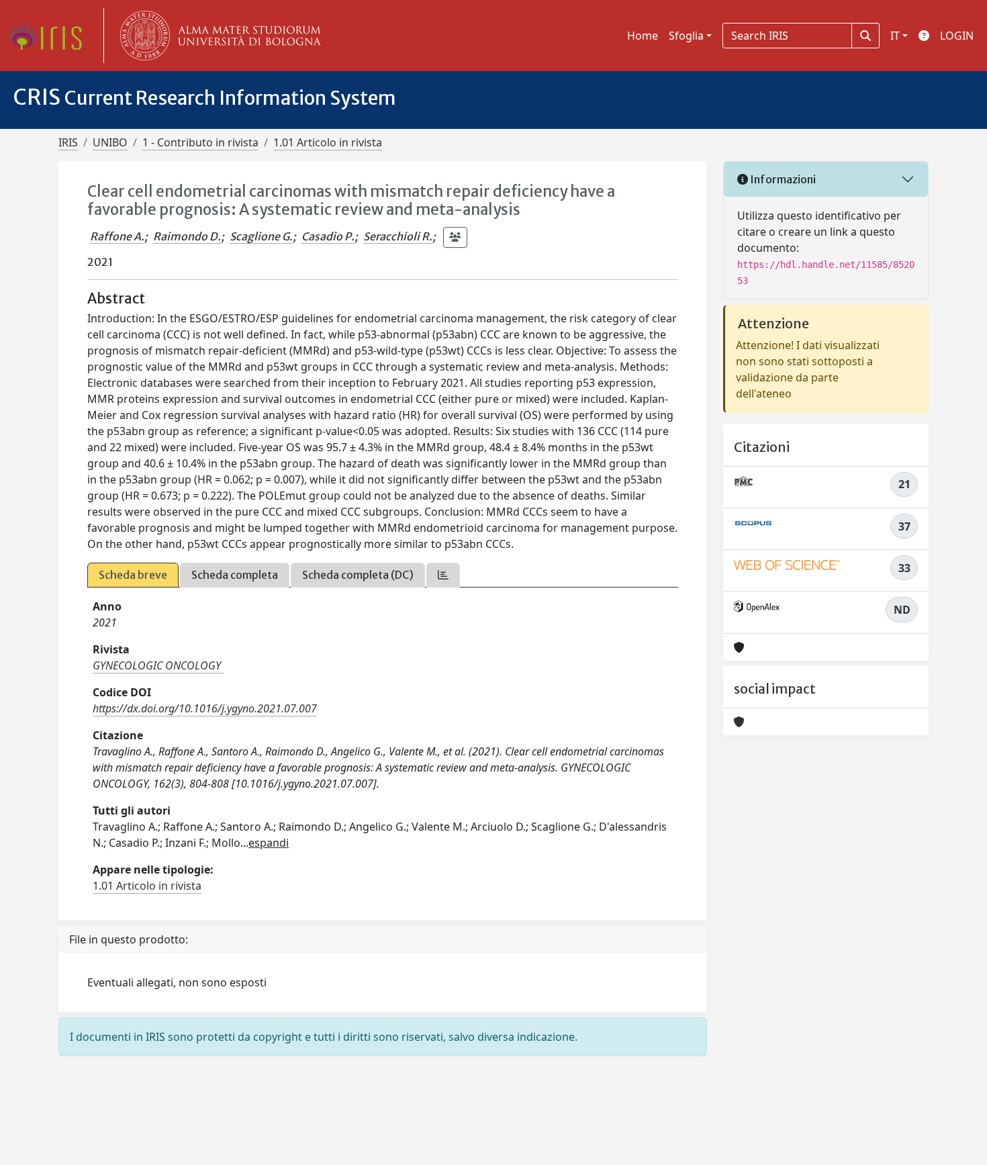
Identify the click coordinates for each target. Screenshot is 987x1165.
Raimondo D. (187, 236)
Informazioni (782, 179)
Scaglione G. (261, 236)
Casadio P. (328, 236)
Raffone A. (117, 236)
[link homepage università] (217, 35)
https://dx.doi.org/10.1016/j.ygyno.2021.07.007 (205, 708)
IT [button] (895, 35)
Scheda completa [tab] (234, 574)
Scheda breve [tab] (133, 574)
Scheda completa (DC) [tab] (358, 574)
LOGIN (957, 35)
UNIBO (110, 142)
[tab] (443, 575)
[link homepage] (50, 35)
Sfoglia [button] (686, 35)
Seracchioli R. (397, 236)
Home (642, 35)
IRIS (68, 142)
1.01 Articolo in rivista (327, 142)
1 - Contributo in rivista (200, 142)
